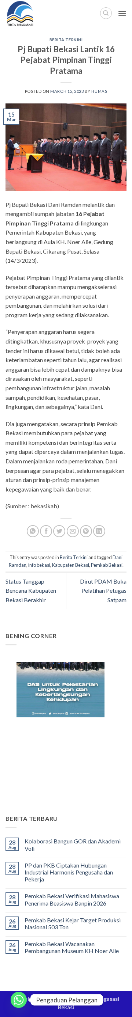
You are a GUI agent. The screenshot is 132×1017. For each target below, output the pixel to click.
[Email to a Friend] (73, 531)
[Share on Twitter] (59, 531)
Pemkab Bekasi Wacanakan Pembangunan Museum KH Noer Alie (72, 947)
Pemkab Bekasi (106, 565)
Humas (99, 91)
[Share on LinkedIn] (99, 531)
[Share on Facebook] (46, 531)
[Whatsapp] (19, 1000)
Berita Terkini (66, 39)
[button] (122, 13)
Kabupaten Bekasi (70, 565)
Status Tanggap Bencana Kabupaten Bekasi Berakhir (31, 590)
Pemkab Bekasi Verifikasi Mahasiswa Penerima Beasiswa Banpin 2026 (72, 899)
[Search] (106, 13)
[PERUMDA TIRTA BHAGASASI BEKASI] (36, 13)
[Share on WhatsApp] (33, 531)
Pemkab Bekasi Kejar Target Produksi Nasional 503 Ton (73, 923)
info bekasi (39, 565)
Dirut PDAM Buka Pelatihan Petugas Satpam (103, 590)
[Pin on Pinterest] (86, 531)
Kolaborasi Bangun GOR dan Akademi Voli (73, 844)
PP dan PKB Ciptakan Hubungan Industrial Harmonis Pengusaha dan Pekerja (69, 872)
